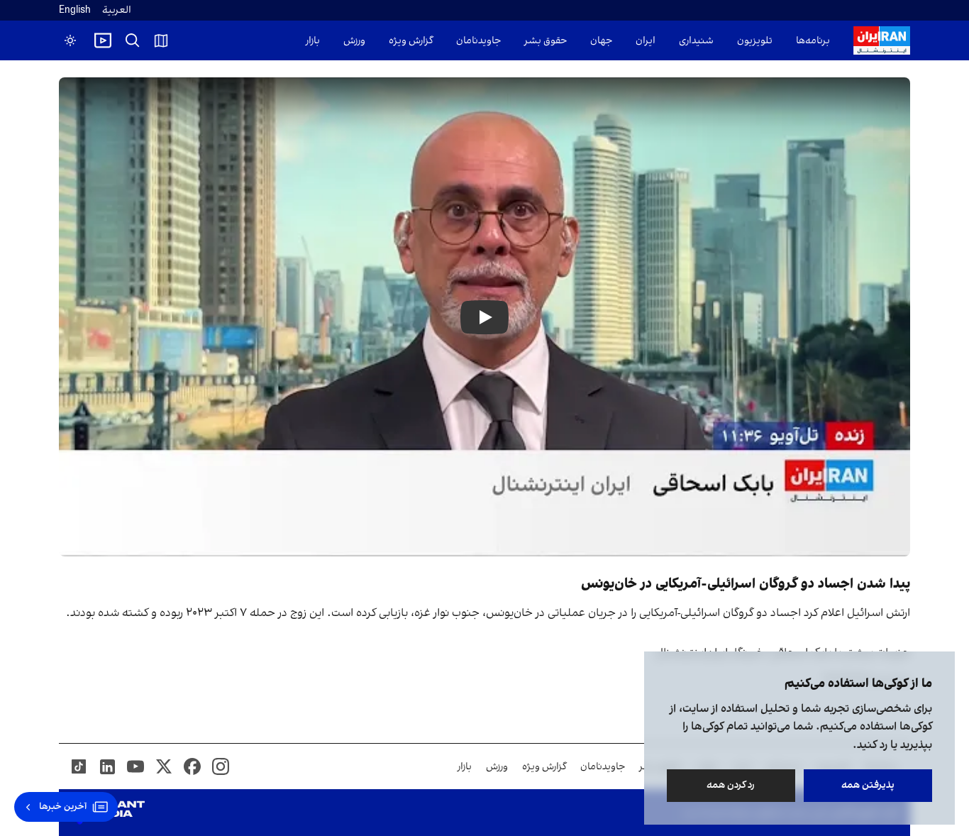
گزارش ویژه (411, 40)
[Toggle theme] (70, 40)
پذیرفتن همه (868, 785)
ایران (645, 40)
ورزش (354, 40)
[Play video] (102, 40)
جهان (601, 40)
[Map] (161, 40)
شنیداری (696, 40)
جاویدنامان (478, 40)
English (75, 10)
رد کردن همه (731, 785)
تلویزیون (755, 40)
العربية (116, 10)
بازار (313, 40)
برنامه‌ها (813, 40)
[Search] (132, 40)
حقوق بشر (545, 40)
